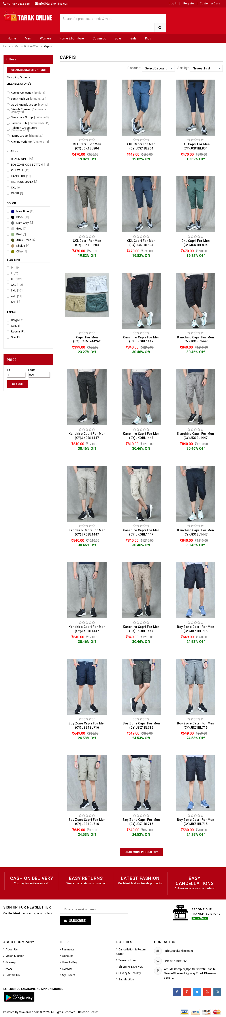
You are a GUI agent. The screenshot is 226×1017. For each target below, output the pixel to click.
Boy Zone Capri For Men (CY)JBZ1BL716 (195, 629)
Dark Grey (24, 223)
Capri (17, 193)
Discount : (134, 68)
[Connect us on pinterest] (187, 992)
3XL (17, 290)
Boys (118, 38)
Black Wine (22, 159)
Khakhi (22, 245)
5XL (15, 302)
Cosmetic (99, 38)
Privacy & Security (130, 973)
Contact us (165, 942)
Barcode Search (88, 1012)
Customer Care (210, 3)
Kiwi (21, 234)
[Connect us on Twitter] (197, 992)
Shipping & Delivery (131, 966)
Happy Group (27, 135)
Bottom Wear (31, 46)
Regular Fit (17, 331)
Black (22, 217)
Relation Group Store (24, 129)
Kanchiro (21, 176)
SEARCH (17, 384)
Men (28, 38)
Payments (68, 949)
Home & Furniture (72, 38)
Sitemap (11, 962)
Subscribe (77, 920)
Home (12, 38)
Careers (67, 968)
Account (67, 955)
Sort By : (183, 68)
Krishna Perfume (30, 141)
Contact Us (13, 975)
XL (16, 279)
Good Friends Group (29, 104)
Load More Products (140, 852)
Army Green (25, 240)
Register (189, 3)
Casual (15, 326)
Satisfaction (126, 979)
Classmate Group (30, 117)
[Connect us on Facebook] (177, 992)
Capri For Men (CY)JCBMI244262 (87, 339)
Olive (21, 251)
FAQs (9, 968)
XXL (17, 285)
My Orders (68, 975)
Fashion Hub (30, 123)
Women (45, 38)
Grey (21, 228)
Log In (173, 3)
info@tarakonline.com (53, 3)
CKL (15, 187)
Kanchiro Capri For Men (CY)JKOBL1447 (141, 339)
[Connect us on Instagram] (217, 992)
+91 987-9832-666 (18, 3)
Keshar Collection (28, 92)
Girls (133, 38)
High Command (24, 182)
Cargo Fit (17, 320)
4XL (16, 296)
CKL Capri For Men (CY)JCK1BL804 (87, 146)
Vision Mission (15, 955)
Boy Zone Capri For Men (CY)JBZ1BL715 (195, 822)
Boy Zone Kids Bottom (30, 164)
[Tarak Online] (28, 15)
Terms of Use (127, 960)
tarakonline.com (29, 1012)
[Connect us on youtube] (207, 992)
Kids (148, 38)
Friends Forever (28, 110)
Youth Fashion (28, 98)
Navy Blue (25, 211)
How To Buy (69, 962)
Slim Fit (15, 337)
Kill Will (20, 170)
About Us (12, 949)
